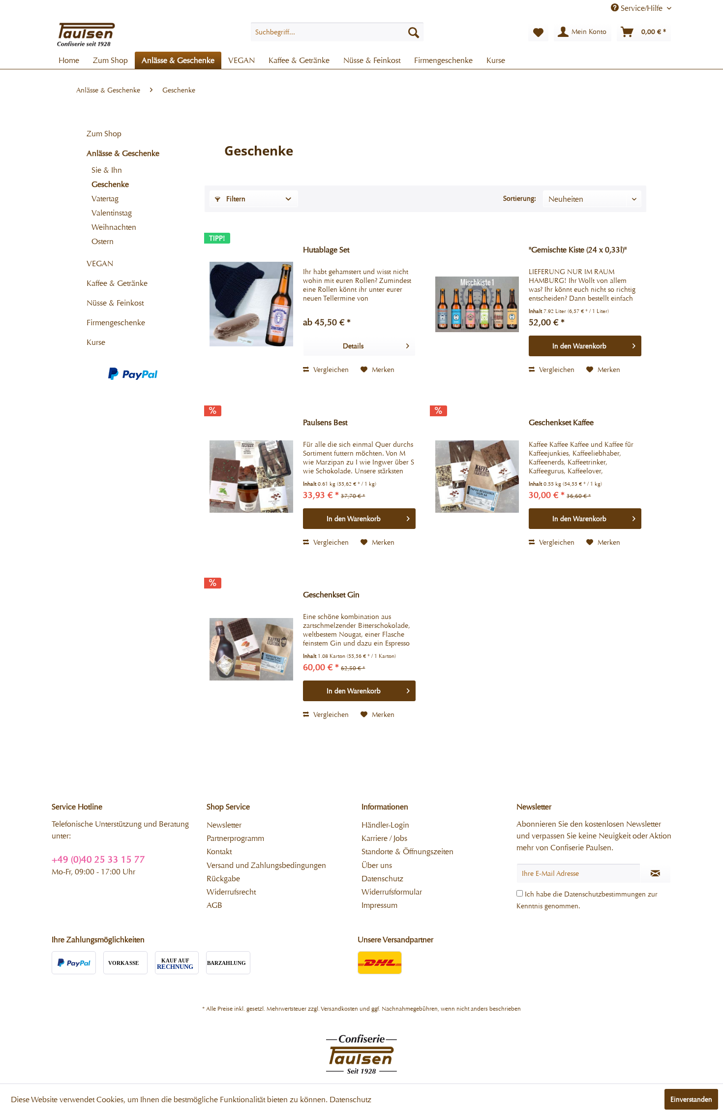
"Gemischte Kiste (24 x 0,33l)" (578, 249)
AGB (214, 905)
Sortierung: (519, 198)
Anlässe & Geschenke (123, 153)
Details (353, 345)
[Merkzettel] (538, 32)
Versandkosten (339, 1008)
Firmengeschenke (116, 322)
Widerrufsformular (392, 892)
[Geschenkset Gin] (251, 649)
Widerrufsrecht (231, 892)
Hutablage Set (326, 249)
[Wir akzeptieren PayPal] (133, 374)
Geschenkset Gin (331, 594)
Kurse (96, 342)
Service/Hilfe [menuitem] (641, 8)
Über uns (377, 865)
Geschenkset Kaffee (561, 422)
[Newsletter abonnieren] (655, 873)
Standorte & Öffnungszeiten (407, 851)
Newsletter (224, 825)
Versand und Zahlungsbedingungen (266, 865)
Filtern (234, 198)
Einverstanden (691, 1099)
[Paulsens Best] (251, 476)
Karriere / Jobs (384, 838)
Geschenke (110, 184)
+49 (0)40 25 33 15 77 (98, 859)
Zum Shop (104, 133)
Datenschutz (382, 878)
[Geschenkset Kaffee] (477, 476)
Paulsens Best (325, 422)
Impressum (379, 905)
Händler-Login (385, 825)
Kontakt (219, 851)
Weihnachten (113, 227)
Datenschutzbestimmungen (605, 894)
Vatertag (105, 198)
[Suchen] (413, 32)
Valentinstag (111, 212)
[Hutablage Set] (251, 304)
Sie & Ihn (106, 170)
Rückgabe (223, 878)
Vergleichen (330, 369)
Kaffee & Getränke (117, 283)
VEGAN (100, 263)
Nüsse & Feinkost (115, 303)
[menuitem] (337, 32)
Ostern (102, 241)
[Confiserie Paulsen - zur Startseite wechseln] (86, 34)
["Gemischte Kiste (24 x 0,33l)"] (477, 304)
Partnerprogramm (235, 838)
